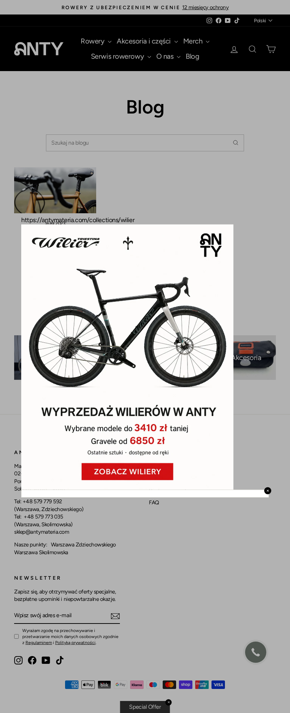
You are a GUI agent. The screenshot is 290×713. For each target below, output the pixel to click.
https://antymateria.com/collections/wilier (77, 220)
